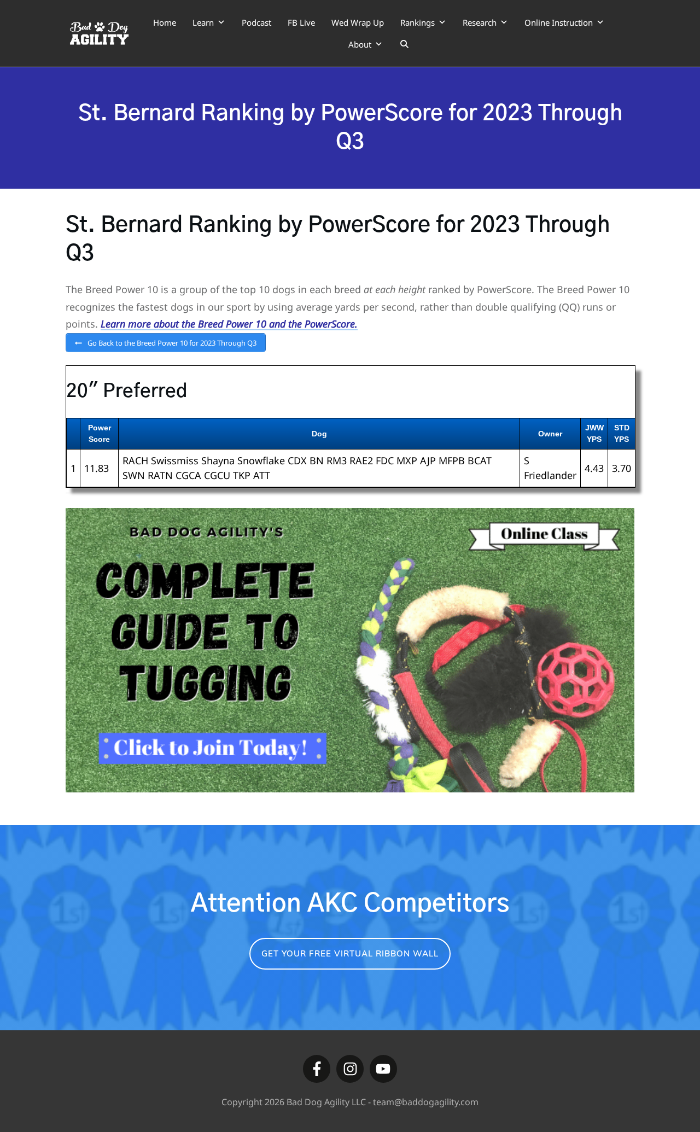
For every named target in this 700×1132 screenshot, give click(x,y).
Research (480, 22)
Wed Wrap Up (357, 22)
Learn (203, 22)
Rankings (417, 22)
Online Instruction (558, 22)
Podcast (256, 22)
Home (164, 22)
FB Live (301, 22)
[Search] (404, 44)
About (359, 44)
